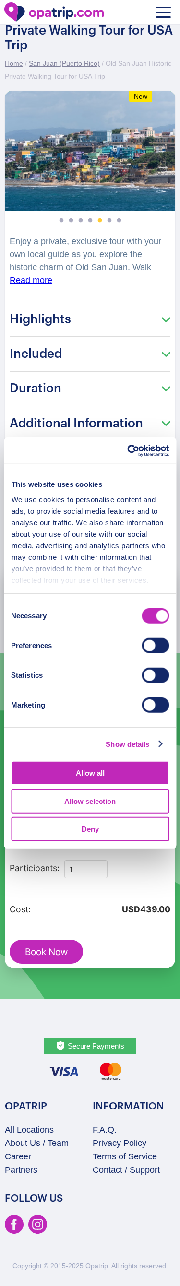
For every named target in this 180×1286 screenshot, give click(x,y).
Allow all (90, 773)
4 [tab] (90, 220)
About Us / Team (37, 1143)
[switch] (155, 645)
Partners (21, 1170)
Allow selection (90, 801)
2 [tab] (71, 220)
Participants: (35, 868)
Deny (90, 829)
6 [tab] (109, 220)
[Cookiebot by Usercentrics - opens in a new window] (128, 450)
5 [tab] (100, 220)
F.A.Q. (105, 1129)
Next (161, 163)
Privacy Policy (119, 1143)
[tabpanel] (90, 151)
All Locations (29, 1129)
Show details (127, 744)
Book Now (46, 951)
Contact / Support (126, 1170)
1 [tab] (61, 220)
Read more (31, 280)
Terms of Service (125, 1156)
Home (14, 63)
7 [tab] (119, 220)
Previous (19, 163)
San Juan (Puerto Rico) (64, 63)
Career (18, 1156)
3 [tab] (80, 220)
